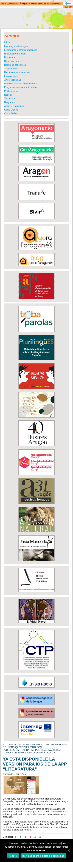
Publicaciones (11, 91)
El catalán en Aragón (15, 53)
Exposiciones (11, 76)
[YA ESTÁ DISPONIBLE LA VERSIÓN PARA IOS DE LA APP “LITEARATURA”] (21, 794)
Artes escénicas (12, 79)
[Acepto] (68, 850)
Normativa (9, 57)
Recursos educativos (15, 65)
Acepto (13, 855)
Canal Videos (11, 109)
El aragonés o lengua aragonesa (20, 50)
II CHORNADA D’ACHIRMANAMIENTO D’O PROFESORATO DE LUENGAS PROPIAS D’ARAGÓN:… (35, 746)
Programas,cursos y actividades (20, 87)
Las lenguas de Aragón (16, 46)
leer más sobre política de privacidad (43, 855)
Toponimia (9, 98)
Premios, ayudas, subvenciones (20, 83)
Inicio (7, 42)
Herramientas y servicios (17, 72)
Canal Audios (11, 113)
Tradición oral (11, 68)
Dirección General (13, 61)
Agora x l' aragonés (14, 106)
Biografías (9, 102)
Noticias (8, 94)
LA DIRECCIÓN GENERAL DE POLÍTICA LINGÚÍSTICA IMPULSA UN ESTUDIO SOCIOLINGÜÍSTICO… (32, 751)
